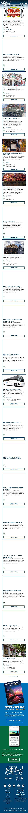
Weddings (8, 792)
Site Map (8, 803)
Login (5, 808)
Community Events (21, 801)
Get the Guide (15, 721)
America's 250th (8, 801)
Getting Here (20, 792)
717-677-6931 (8, 195)
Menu (22, 3)
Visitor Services (20, 794)
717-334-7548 (8, 29)
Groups (8, 788)
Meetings (7, 790)
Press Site (20, 796)
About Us (20, 788)
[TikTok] (23, 785)
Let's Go (14, 760)
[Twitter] (9, 785)
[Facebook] (5, 785)
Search (8, 796)
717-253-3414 (8, 127)
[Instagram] (18, 785)
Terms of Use (21, 808)
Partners (7, 798)
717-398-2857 (8, 162)
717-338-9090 (9, 93)
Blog (8, 794)
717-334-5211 (8, 261)
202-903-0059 (9, 397)
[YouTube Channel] (14, 785)
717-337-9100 (8, 665)
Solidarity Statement (20, 798)
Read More (14, 36)
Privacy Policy (12, 808)
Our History (20, 790)
